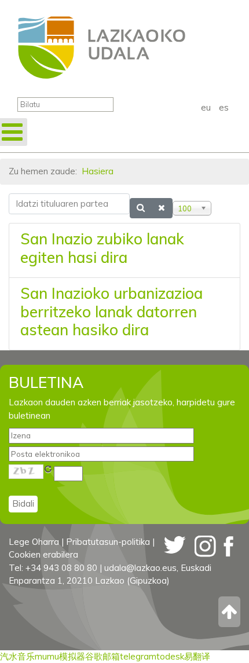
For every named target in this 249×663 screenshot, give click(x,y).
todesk (170, 656)
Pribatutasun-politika (108, 541)
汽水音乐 (17, 656)
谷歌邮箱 (102, 656)
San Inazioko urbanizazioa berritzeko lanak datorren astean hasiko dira (111, 311)
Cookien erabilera (43, 554)
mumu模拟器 (60, 656)
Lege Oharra (34, 541)
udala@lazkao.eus (140, 567)
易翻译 (197, 656)
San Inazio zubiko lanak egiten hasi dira (102, 248)
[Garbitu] (162, 208)
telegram (138, 656)
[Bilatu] (141, 208)
